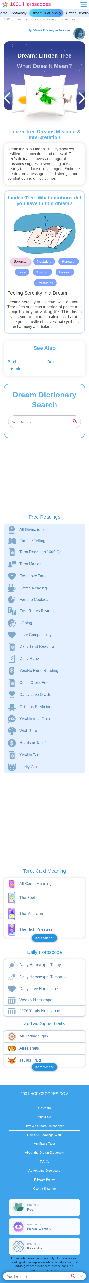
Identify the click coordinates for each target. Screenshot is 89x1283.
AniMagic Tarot (44, 1143)
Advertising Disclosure (44, 1170)
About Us (44, 1117)
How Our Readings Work (44, 1135)
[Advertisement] (44, 481)
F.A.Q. (44, 1161)
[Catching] (63, 98)
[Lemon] (25, 98)
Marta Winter (43, 30)
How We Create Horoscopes (45, 1126)
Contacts (44, 1108)
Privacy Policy (44, 1179)
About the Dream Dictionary (44, 1152)
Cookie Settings (44, 1188)
